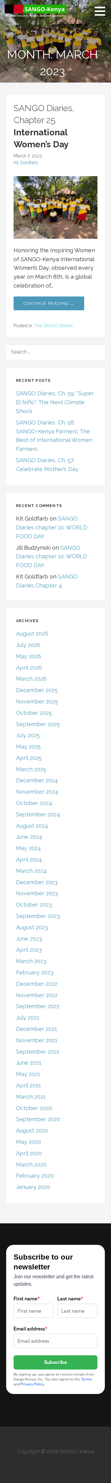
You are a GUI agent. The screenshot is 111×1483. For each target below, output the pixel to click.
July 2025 (28, 735)
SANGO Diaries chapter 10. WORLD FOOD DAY (51, 527)
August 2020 (32, 1130)
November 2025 (37, 701)
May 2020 (28, 1142)
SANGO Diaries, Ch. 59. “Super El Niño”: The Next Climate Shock (55, 402)
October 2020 (34, 1108)
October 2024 (34, 803)
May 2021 (28, 1074)
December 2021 (36, 1029)
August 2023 (32, 927)
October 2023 (34, 904)
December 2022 (36, 984)
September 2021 (37, 1051)
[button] (102, 11)
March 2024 (31, 871)
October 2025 (34, 713)
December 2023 (37, 882)
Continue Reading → (48, 303)
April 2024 (29, 859)
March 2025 (31, 769)
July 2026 (28, 645)
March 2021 (31, 1097)
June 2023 (29, 938)
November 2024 (37, 791)
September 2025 (38, 724)
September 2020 (38, 1119)
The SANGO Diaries (53, 325)
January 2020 (33, 1187)
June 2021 (28, 1062)
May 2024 (28, 848)
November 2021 (36, 1040)
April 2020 (29, 1153)
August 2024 (32, 826)
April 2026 (29, 667)
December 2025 (37, 690)
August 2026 (32, 633)
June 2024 (29, 837)
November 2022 (37, 995)
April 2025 (29, 758)
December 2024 (37, 780)
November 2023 (37, 893)
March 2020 (31, 1164)
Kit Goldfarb (26, 162)
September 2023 (38, 916)
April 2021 (28, 1085)
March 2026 (31, 679)
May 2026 (28, 656)
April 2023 (29, 950)
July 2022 (27, 1017)
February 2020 (35, 1175)
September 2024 (38, 814)
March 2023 (31, 961)
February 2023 (34, 972)
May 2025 (28, 746)
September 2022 (38, 1006)
